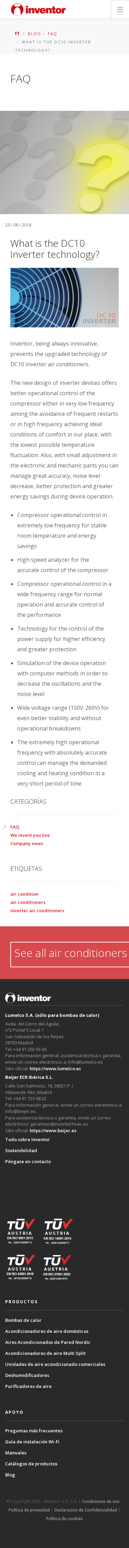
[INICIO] (17, 33)
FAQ (14, 827)
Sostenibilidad (21, 1150)
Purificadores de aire (28, 1386)
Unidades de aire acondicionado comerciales (55, 1364)
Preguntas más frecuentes (34, 1431)
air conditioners (27, 902)
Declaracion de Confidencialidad (85, 1510)
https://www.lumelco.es (55, 1068)
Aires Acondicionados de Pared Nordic (47, 1342)
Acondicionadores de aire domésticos (46, 1331)
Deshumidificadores (27, 1375)
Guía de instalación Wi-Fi (32, 1442)
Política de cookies (64, 1518)
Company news (26, 843)
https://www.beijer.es (53, 1130)
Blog (10, 1475)
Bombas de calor (23, 1320)
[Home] (39, 9)
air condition (24, 894)
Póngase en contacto (28, 1161)
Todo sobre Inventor (27, 1139)
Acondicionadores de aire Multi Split (45, 1353)
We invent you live (30, 835)
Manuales (15, 1453)
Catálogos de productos (31, 1464)
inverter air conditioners (37, 910)
